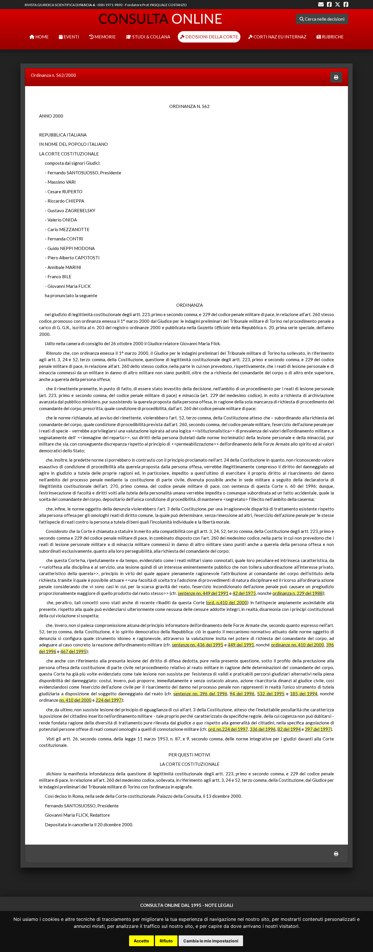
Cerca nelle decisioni (324, 19)
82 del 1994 (289, 729)
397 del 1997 (318, 729)
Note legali (219, 905)
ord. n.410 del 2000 (227, 602)
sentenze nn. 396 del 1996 (200, 693)
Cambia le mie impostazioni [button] (210, 940)
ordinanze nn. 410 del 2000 (297, 644)
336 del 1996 (263, 729)
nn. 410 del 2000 (75, 700)
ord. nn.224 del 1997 (228, 729)
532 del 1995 (270, 693)
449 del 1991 (241, 644)
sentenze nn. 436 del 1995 (198, 644)
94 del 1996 (242, 693)
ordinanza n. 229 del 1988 (297, 593)
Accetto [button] (141, 940)
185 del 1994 (303, 693)
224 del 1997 (109, 700)
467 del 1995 (73, 651)
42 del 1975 (244, 593)
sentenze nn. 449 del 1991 (203, 593)
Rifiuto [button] (166, 940)
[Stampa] (336, 77)
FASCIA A (87, 5)
